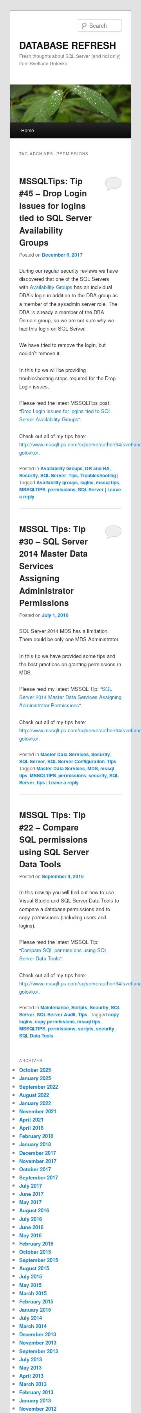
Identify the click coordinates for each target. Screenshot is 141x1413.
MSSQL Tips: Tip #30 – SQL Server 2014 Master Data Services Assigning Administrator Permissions (53, 565)
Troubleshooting (98, 475)
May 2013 (30, 1367)
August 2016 (34, 1210)
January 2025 (35, 1078)
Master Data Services (64, 754)
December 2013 (37, 1334)
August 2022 (34, 1094)
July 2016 (30, 1218)
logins (87, 482)
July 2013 (30, 1359)
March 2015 (33, 1293)
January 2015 (35, 1309)
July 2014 (30, 1317)
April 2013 (31, 1375)
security (98, 775)
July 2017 (30, 1185)
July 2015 (30, 1276)
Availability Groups (51, 287)
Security (28, 475)
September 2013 (38, 1351)
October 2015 (35, 1251)
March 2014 (33, 1326)
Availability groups (57, 482)
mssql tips (107, 482)
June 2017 (31, 1193)
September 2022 (38, 1086)
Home (27, 130)
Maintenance (54, 1007)
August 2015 (34, 1268)
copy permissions (55, 1021)
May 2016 (30, 1235)
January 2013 (35, 1400)
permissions (62, 489)
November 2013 (37, 1342)
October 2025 (35, 1069)
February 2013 (36, 1392)
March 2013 (33, 1384)
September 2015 (38, 1260)
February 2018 (36, 1136)
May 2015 (30, 1285)
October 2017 (35, 1169)
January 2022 (35, 1103)
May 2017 (30, 1202)
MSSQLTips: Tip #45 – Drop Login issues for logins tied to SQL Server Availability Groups (55, 211)
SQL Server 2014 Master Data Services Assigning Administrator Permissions (70, 697)
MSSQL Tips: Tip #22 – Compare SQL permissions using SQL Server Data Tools (54, 839)
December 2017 (37, 1152)
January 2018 (35, 1144)
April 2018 (31, 1127)
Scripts (79, 1007)
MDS (92, 768)
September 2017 (38, 1177)
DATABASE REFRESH (67, 45)
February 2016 (36, 1243)
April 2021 (31, 1119)
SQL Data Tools (36, 1035)
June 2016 (31, 1227)
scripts (86, 1028)
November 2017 (37, 1161)
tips (41, 782)
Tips (73, 475)
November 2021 (37, 1111)
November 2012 (37, 1408)
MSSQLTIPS (32, 489)
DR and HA (97, 468)
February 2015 (36, 1301)
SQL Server (53, 475)
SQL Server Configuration (76, 761)
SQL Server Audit (56, 1014)
